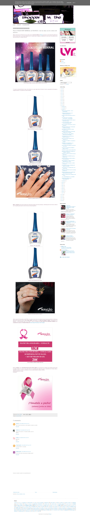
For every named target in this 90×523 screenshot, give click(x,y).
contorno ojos (46, 504)
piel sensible (47, 508)
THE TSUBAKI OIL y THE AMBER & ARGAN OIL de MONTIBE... (68, 134)
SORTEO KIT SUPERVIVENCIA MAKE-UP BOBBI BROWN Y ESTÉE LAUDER (70, 207)
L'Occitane (55, 506)
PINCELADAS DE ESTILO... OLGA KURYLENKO (67, 111)
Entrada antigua (55, 492)
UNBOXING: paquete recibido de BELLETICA (69, 149)
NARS (60, 507)
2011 (62, 199)
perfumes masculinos (36, 508)
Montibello (55, 507)
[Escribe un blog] (27, 414)
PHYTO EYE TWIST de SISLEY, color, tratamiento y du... (68, 139)
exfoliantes (73, 505)
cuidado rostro (28, 505)
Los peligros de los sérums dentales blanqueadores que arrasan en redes (66, 248)
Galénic (15, 506)
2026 (62, 88)
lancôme (64, 506)
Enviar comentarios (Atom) (21, 493)
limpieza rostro (73, 506)
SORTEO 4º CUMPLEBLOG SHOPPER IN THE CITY (70, 214)
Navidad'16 (64, 507)
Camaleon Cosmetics (68, 502)
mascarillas (42, 507)
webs (32, 511)
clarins (21, 504)
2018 (62, 100)
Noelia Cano (18, 430)
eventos (69, 505)
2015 (62, 105)
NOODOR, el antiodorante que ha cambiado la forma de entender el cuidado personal (70, 251)
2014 (62, 194)
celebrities (74, 502)
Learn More (69, 2)
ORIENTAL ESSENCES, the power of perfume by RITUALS (69, 170)
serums (40, 510)
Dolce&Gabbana (40, 505)
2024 (62, 91)
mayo (63, 186)
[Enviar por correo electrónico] (26, 414)
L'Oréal (60, 506)
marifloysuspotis (18, 451)
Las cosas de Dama (64, 249)
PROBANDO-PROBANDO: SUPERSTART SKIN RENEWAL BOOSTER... (68, 172)
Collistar (30, 503)
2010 (62, 200)
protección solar (62, 509)
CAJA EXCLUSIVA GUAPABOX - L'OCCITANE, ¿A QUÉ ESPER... (67, 118)
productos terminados (54, 508)
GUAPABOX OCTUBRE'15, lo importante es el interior (68, 141)
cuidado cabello (19, 505)
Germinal (23, 506)
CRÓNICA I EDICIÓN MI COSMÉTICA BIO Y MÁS (69, 175)
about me (19, 502)
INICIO (14, 24)
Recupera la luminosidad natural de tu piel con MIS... (68, 116)
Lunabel (17, 437)
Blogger (50, 513)
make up (18, 507)
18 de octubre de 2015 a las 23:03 (26, 445)
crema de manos (68, 503)
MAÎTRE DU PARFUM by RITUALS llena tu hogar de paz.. (69, 154)
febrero (63, 191)
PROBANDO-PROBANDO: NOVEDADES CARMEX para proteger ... (68, 127)
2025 (62, 90)
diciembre (63, 106)
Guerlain (39, 506)
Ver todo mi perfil (62, 62)
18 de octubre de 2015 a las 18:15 (24, 423)
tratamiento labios (21, 511)
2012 (62, 197)
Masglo (41, 34)
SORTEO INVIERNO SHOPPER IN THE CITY (70, 236)
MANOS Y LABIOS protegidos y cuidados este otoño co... (68, 163)
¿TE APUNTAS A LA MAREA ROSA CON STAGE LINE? (68, 168)
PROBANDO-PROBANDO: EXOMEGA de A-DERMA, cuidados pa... (68, 152)
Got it (74, 2)
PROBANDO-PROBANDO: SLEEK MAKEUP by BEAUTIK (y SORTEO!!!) (71, 222)
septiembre (63, 180)
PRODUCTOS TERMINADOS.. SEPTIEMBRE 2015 (67, 179)
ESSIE (51, 505)
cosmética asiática (53, 503)
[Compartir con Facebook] (29, 414)
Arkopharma (24, 502)
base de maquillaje (40, 502)
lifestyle (68, 506)
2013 (62, 196)
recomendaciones (70, 509)
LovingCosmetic (18, 445)
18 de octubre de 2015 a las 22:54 (24, 437)
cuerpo (74, 504)
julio (62, 183)
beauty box (47, 502)
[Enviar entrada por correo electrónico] (24, 414)
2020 (62, 97)
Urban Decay (27, 511)
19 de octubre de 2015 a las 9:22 (26, 451)
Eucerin (65, 505)
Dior (35, 505)
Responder (17, 426)
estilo (59, 505)
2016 (62, 103)
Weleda (35, 511)
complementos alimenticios (37, 504)
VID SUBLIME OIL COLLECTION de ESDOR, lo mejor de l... (68, 136)
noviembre (63, 107)
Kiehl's (47, 506)
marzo (63, 189)
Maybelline (50, 507)
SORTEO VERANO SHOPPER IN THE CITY (71, 229)
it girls (43, 506)
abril (62, 188)
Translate (67, 84)
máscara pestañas (36, 507)
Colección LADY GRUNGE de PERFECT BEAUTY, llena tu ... (68, 148)
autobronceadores (30, 502)
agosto (63, 182)
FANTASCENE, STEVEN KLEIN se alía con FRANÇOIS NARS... (68, 120)
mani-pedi (17, 415)
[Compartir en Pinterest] (30, 414)
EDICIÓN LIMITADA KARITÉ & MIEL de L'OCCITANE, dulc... (68, 159)
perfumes (29, 509)
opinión (18, 508)
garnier (19, 506)
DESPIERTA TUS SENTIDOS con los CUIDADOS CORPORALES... (67, 143)
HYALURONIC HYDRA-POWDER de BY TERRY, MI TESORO (68, 166)
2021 (62, 96)
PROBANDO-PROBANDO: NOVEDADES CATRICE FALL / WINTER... (68, 132)
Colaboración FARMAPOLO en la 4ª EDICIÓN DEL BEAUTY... (67, 113)
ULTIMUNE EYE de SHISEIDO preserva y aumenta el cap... (68, 156)
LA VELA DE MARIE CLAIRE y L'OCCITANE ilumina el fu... (67, 123)
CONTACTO (19, 24)
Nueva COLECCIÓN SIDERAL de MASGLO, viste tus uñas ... (69, 146)
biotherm (61, 502)
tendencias (66, 510)
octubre (63, 109)
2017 (62, 102)
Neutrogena (69, 507)
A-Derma (15, 502)
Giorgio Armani (28, 506)
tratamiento (15, 511)
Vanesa (62, 61)
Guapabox (34, 506)
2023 (62, 93)
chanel (17, 503)
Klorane (51, 506)
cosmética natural (61, 504)
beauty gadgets (53, 502)
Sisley (48, 510)
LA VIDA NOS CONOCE (65, 257)
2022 (62, 94)
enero (63, 192)
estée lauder (55, 505)
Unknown (17, 423)
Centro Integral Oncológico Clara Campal (37, 322)
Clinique (26, 503)
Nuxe (15, 508)
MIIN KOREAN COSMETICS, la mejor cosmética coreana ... (68, 129)
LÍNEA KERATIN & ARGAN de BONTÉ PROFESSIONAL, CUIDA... (68, 161)
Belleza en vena (63, 246)
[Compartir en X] (28, 414)
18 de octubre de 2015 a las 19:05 (25, 429)
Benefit (58, 502)
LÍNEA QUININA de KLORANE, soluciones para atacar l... (68, 125)
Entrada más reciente (16, 492)
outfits (22, 508)
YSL (38, 511)
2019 (62, 99)
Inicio (36, 492)
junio (63, 185)
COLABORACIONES (25, 24)
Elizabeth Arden (46, 505)
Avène (35, 502)
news (73, 507)
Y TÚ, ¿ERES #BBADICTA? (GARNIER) (68, 176)
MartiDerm (30, 507)
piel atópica (42, 508)
